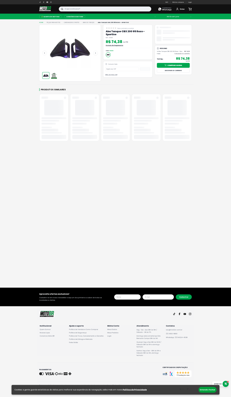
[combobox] (105, 9)
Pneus (107, 17)
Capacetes (85, 17)
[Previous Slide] (162, 17)
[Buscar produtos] (62, 9)
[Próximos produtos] (191, 118)
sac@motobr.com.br (174, 330)
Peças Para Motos (68, 16)
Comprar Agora (174, 44)
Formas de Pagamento (114, 45)
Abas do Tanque (88, 22)
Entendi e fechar (207, 390)
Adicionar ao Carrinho (173, 50)
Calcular (145, 69)
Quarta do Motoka (125, 17)
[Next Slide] (197, 17)
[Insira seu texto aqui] (40, 2)
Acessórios (52, 17)
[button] (108, 54)
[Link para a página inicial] (41, 22)
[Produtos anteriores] (39, 118)
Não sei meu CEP (111, 74)
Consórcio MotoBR (148, 17)
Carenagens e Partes (71, 22)
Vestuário (97, 17)
